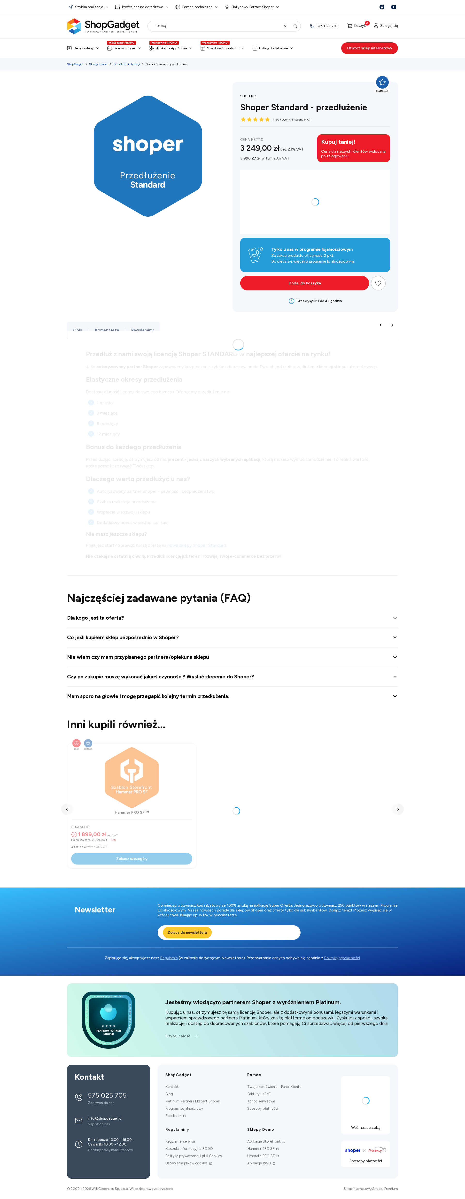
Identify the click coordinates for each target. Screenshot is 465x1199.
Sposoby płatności (262, 1108)
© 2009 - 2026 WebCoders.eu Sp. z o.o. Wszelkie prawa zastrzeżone (120, 1189)
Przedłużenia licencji (127, 64)
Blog (169, 1094)
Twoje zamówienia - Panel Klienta (274, 1087)
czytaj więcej (108, 1097)
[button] (88, 7)
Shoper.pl (248, 96)
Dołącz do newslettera (187, 932)
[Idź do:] (382, 7)
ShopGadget (75, 64)
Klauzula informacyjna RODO (189, 1148)
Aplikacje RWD (259, 1163)
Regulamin (169, 958)
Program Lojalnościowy (184, 1108)
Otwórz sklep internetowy (369, 48)
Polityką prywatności (342, 958)
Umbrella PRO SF (261, 1156)
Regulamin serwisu (180, 1141)
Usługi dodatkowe (273, 48)
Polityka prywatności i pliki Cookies (193, 1156)
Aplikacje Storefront (264, 1141)
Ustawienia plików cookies (187, 1163)
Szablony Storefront (223, 48)
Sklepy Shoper (125, 48)
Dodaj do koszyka (305, 283)
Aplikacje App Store (171, 48)
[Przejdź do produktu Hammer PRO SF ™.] (131, 777)
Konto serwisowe (261, 1101)
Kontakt (172, 1087)
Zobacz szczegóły (131, 859)
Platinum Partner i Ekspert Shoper (192, 1101)
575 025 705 (327, 26)
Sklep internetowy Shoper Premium (371, 1189)
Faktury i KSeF (259, 1094)
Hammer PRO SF (261, 1148)
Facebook (173, 1116)
